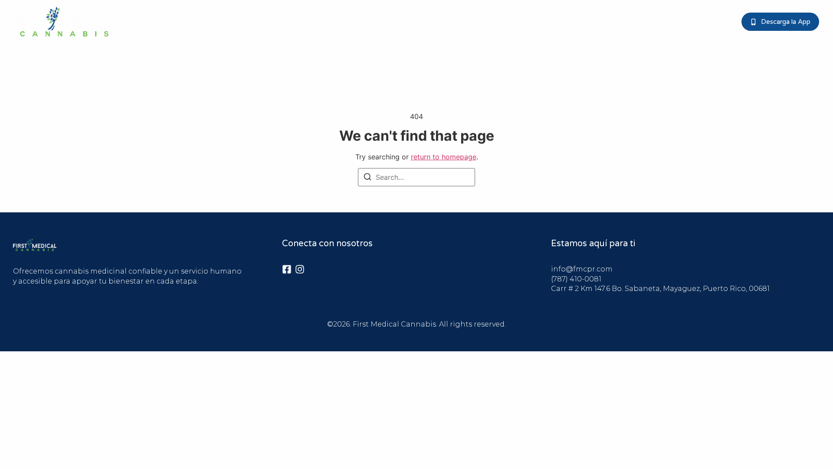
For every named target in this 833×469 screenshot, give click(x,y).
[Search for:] (416, 177)
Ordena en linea (537, 22)
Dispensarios (375, 22)
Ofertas (480, 22)
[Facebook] (287, 269)
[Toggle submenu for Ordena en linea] (564, 22)
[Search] (367, 178)
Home (275, 22)
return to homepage (443, 156)
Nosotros (320, 22)
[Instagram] (300, 269)
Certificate (432, 22)
